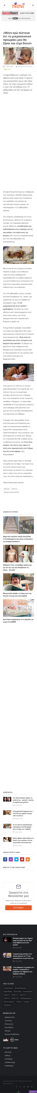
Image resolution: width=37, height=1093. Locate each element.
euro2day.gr (8, 1059)
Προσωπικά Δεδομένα (12, 1034)
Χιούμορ (26, 1002)
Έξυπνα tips (17, 991)
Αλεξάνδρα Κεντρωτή (24, 66)
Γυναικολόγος (8, 988)
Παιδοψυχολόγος (26, 998)
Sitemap (7, 1031)
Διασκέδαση (8, 991)
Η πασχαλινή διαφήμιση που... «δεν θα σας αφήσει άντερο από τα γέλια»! (23, 813)
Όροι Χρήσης (9, 1027)
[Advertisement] (18, 701)
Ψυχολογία (7, 1005)
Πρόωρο (6, 489)
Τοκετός (14, 489)
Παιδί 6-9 (7, 998)
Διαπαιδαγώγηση (20, 988)
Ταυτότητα (8, 1020)
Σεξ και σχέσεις (9, 1002)
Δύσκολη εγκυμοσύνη (11, 492)
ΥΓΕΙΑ (8, 69)
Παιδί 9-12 (15, 998)
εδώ (14, 18)
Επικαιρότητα (27, 991)
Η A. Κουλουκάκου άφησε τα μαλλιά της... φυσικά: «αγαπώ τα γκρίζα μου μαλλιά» (23, 800)
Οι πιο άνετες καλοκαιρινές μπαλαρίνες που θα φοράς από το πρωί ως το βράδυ (22, 827)
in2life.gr (7, 1055)
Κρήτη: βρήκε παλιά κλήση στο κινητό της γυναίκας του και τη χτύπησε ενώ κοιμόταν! (23, 840)
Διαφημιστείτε (10, 1017)
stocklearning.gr (10, 1062)
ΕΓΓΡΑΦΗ (18, 908)
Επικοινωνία (9, 1024)
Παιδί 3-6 (23, 995)
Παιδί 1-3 (15, 995)
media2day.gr (9, 1066)
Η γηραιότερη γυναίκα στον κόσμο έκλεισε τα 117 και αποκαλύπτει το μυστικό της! (23, 956)
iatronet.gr (8, 1052)
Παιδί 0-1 (7, 995)
